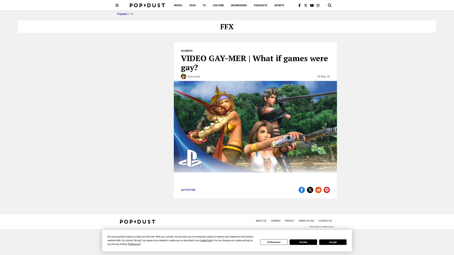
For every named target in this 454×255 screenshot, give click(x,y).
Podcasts (260, 5)
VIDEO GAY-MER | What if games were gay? (254, 63)
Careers (276, 220)
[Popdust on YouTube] (312, 5)
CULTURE (218, 5)
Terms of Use (306, 220)
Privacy (289, 220)
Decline (303, 242)
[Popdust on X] (305, 5)
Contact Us (325, 220)
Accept (333, 242)
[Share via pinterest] (327, 190)
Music (178, 5)
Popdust (122, 14)
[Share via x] (310, 190)
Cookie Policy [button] (206, 240)
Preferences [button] (134, 244)
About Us (261, 220)
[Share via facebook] (302, 190)
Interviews (239, 5)
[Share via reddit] (318, 190)
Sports (279, 5)
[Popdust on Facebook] (299, 5)
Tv (204, 5)
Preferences (274, 242)
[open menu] (117, 5)
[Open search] (329, 5)
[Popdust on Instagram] (318, 5)
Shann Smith (194, 76)
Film (192, 5)
